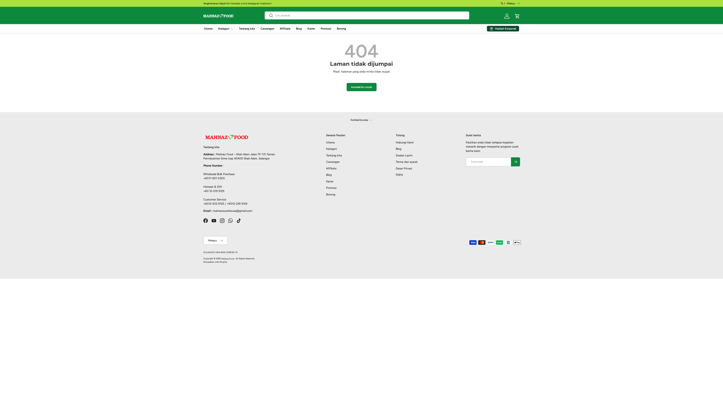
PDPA (399, 175)
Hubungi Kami (405, 142)
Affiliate (285, 28)
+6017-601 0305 (214, 178)
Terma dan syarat (407, 162)
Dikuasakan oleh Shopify (215, 262)
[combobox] (367, 15)
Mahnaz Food (228, 258)
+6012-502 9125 (213, 203)
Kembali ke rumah (361, 87)
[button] (517, 16)
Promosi (326, 28)
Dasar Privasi (404, 168)
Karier (311, 28)
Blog (299, 28)
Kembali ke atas (360, 119)
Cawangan (267, 28)
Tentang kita (247, 28)
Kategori (223, 28)
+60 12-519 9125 (213, 191)
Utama (208, 28)
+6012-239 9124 (237, 203)
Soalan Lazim (404, 155)
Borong (341, 28)
